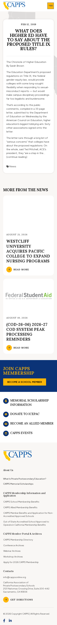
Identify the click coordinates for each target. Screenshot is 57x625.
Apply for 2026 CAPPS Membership (21, 562)
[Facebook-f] (4, 620)
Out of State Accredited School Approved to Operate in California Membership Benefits (26, 523)
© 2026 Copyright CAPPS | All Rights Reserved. (26, 613)
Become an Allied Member (31, 423)
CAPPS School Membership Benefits (21, 501)
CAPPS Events (21, 433)
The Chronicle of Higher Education (26, 61)
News (12, 166)
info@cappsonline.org (14, 577)
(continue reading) (16, 156)
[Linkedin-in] (10, 620)
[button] (50, 6)
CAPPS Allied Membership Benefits (20, 507)
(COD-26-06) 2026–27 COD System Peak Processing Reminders (27, 332)
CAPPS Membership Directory (18, 539)
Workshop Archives (13, 556)
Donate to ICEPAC (25, 414)
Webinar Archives (12, 551)
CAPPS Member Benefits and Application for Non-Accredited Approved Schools (28, 515)
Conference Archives (13, 545)
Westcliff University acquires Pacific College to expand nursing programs (28, 251)
